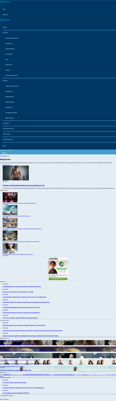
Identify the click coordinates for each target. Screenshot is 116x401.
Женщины (5, 32)
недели (64, 375)
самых (95, 374)
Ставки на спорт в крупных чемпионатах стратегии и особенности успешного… (22, 228)
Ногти (6, 59)
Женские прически (10, 48)
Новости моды (6, 134)
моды (47, 374)
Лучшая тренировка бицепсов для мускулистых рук (24, 185)
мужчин (57, 375)
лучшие (20, 374)
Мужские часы (8, 107)
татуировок (113, 374)
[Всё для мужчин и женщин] (5, 2)
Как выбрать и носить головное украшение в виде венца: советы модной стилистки (27, 351)
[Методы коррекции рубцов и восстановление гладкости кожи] (10, 253)
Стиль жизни (6, 123)
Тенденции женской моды (11, 38)
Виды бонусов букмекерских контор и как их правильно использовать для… (21, 241)
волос (1, 374)
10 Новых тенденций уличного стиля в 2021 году (15, 370)
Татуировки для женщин (11, 75)
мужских (52, 374)
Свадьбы (7, 70)
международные (37, 374)
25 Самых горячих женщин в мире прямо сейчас (15, 357)
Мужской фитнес (9, 96)
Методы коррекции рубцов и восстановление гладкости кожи (18, 254)
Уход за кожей (8, 54)
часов (1, 376)
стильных (103, 374)
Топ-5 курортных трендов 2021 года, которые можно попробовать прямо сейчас (26, 363)
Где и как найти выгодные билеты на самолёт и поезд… (16, 216)
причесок (85, 374)
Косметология (8, 64)
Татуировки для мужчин (11, 112)
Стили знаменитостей (8, 128)
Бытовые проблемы (8, 139)
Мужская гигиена (9, 117)
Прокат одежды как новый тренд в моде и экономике (17, 344)
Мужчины (5, 80)
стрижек (107, 374)
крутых (17, 374)
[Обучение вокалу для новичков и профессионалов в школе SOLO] (10, 202)
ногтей (75, 374)
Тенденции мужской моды (11, 86)
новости (70, 374)
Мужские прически (10, 102)
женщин (13, 374)
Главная (2, 156)
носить (80, 374)
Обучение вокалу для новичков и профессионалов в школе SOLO (19, 203)
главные (6, 374)
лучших (26, 374)
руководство (90, 374)
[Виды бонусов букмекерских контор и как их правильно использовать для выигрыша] (10, 240)
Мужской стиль (9, 91)
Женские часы (9, 43)
